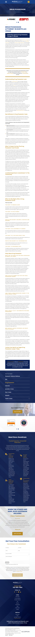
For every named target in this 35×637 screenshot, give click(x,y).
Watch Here (17, 411)
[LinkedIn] (20, 592)
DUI (17, 601)
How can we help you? (9, 556)
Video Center (17, 607)
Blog (17, 606)
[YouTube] (18, 592)
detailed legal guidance (20, 110)
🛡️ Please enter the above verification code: (12, 564)
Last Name (19, 547)
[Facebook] (14, 592)
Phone (6, 550)
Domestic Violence (17, 599)
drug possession (14, 81)
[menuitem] (17, 376)
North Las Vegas (25, 39)
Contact (17, 609)
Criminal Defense (17, 598)
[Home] (17, 2)
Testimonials (17, 604)
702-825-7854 (17, 587)
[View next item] (18, 22)
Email (19, 550)
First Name (7, 547)
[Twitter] (16, 592)
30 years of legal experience (19, 42)
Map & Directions (17, 618)
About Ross (17, 596)
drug (14, 85)
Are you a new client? (9, 553)
